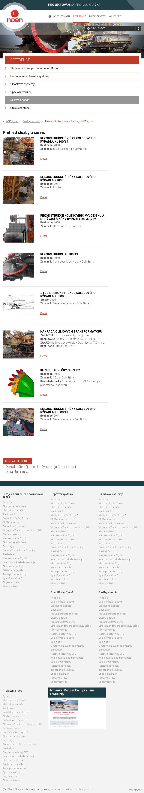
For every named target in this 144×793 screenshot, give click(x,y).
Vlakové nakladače (13, 510)
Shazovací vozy (11, 586)
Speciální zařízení (21, 92)
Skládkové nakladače (14, 542)
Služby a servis (19, 99)
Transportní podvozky (14, 574)
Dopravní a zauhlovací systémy (29, 76)
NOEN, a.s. (12, 121)
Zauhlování (9, 514)
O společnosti (61, 16)
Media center (97, 16)
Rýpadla (7, 502)
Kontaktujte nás (17, 461)
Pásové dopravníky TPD (15, 538)
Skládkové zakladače (14, 506)
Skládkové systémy (22, 84)
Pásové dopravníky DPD (15, 558)
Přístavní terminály (13, 570)
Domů (49, 17)
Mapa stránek (134, 790)
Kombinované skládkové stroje (19, 562)
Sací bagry (8, 546)
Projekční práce (20, 107)
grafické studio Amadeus (71, 789)
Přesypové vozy (11, 534)
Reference (79, 16)
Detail (43, 158)
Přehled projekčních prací (16, 518)
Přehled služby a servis (15, 526)
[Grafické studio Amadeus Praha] (88, 789)
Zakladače (8, 554)
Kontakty (115, 16)
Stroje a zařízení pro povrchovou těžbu (34, 68)
